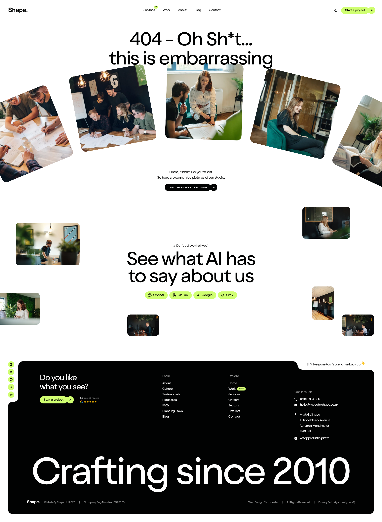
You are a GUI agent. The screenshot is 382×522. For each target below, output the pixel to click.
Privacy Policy (336, 502)
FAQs (166, 405)
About (182, 10)
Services (149, 10)
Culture (167, 389)
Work (166, 10)
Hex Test (234, 411)
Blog (198, 10)
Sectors (233, 405)
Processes (169, 400)
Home (232, 383)
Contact (214, 10)
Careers (233, 400)
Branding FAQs (172, 411)
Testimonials (171, 394)
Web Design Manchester (263, 502)
